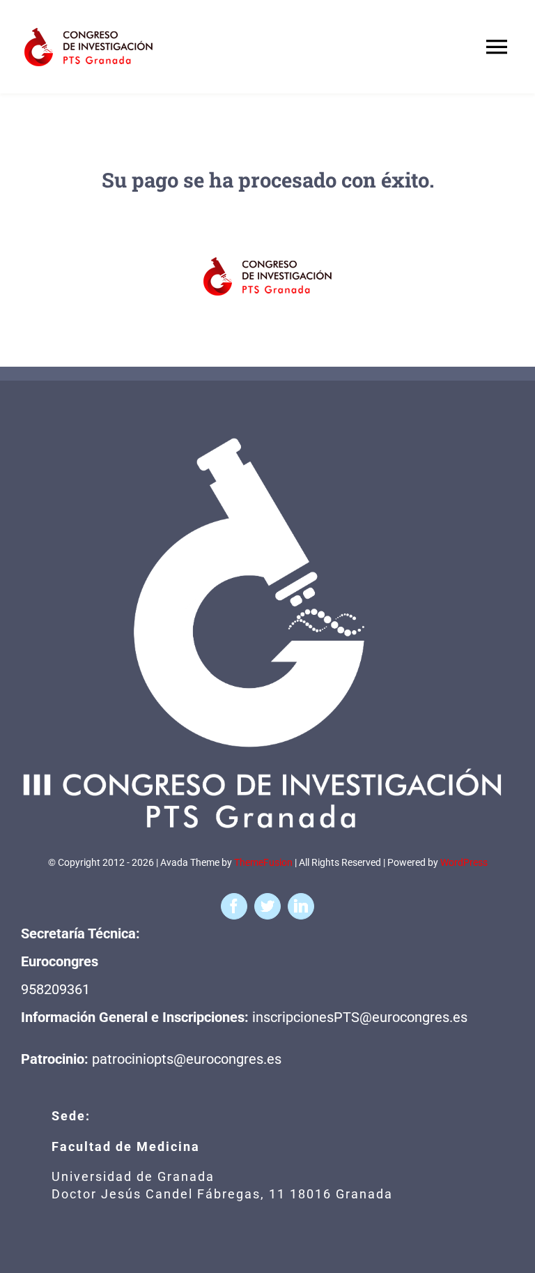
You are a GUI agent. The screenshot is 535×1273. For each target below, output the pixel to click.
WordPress (464, 862)
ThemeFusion (263, 862)
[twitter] (267, 906)
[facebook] (234, 906)
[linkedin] (301, 906)
